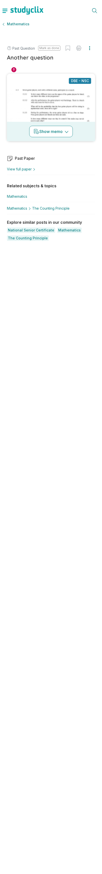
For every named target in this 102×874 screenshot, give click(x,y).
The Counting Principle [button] (51, 208)
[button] (31, 230)
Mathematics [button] (18, 24)
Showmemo (51, 131)
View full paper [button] (19, 169)
